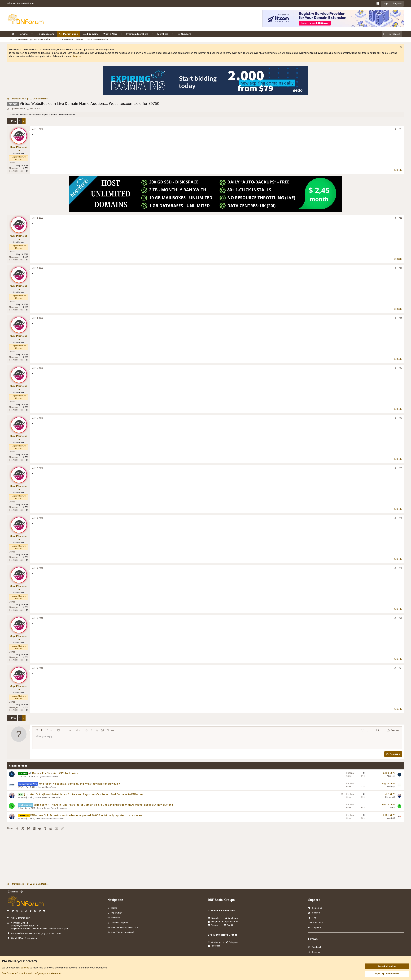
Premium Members (137, 34)
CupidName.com (17, 108)
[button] (377, 3)
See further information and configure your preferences (32, 973)
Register (77, 56)
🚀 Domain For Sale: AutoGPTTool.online (53, 773)
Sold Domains (91, 34)
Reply (399, 170)
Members (162, 34)
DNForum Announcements (53, 819)
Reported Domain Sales (50, 797)
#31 (400, 668)
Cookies (14, 892)
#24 (400, 318)
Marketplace (70, 34)
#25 (400, 368)
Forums (23, 34)
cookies (25, 967)
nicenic (390, 786)
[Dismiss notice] (400, 47)
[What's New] (384, 34)
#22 (400, 218)
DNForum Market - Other (97, 39)
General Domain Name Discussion (52, 808)
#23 (400, 268)
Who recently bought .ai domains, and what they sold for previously (79, 783)
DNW (20, 787)
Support (186, 34)
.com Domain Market (18, 39)
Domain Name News (47, 787)
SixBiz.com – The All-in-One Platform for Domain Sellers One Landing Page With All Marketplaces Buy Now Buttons (103, 804)
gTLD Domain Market (40, 39)
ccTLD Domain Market (63, 39)
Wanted (79, 39)
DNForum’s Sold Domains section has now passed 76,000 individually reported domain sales (86, 815)
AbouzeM (22, 776)
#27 (400, 468)
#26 (400, 418)
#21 (400, 129)
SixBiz (20, 808)
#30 (400, 618)
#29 (400, 568)
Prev (13, 121)
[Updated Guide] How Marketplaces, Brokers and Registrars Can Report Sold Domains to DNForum (83, 794)
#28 (400, 518)
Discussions (47, 34)
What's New (110, 34)
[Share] (395, 129)
